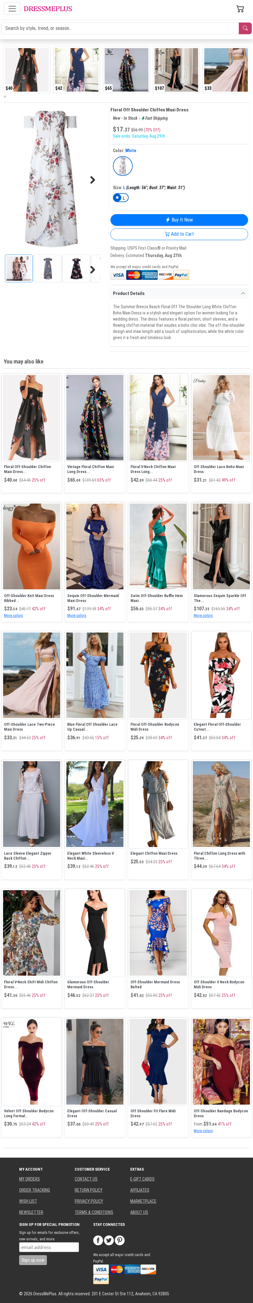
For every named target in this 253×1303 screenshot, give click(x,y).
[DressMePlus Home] (47, 9)
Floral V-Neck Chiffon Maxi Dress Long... (153, 469)
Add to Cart (182, 234)
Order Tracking (34, 1190)
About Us (139, 1212)
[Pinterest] (120, 1240)
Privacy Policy (89, 1201)
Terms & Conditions (94, 1212)
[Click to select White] (123, 166)
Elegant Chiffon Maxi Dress (154, 853)
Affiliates (139, 1190)
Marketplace (143, 1201)
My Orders (29, 1178)
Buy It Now (181, 220)
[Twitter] (109, 1240)
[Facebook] (98, 1240)
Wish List (28, 1201)
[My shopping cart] (240, 9)
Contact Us (86, 1178)
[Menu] (12, 8)
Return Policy (88, 1190)
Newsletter (31, 1212)
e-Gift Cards (142, 1178)
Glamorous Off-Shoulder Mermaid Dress (88, 984)
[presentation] (4, 96)
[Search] (245, 28)
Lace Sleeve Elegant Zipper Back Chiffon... (28, 856)
